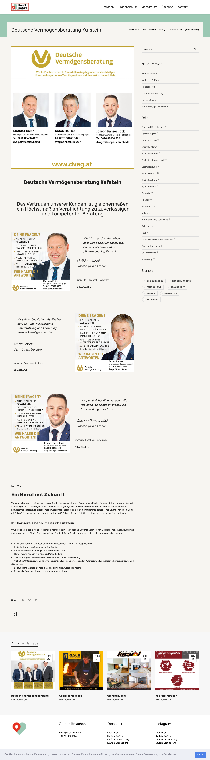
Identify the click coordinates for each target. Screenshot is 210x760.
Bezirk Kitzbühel (151, 166)
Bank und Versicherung (154, 127)
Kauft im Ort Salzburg (117, 743)
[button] (177, 754)
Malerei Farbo (148, 87)
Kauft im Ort (21, 699)
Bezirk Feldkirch (150, 146)
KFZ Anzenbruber (166, 695)
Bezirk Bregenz (150, 133)
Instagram (104, 280)
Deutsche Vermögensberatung (30, 695)
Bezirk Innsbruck (151, 153)
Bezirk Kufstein (150, 173)
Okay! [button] (200, 754)
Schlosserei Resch (70, 695)
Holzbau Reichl (149, 100)
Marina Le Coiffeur (150, 80)
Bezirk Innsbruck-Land (154, 160)
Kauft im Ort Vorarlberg (118, 739)
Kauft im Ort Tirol (115, 736)
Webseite (81, 280)
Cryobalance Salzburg (152, 93)
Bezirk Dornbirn (150, 140)
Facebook (92, 280)
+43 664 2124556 (68, 736)
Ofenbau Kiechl (116, 695)
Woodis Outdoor (149, 73)
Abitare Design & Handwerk (155, 106)
